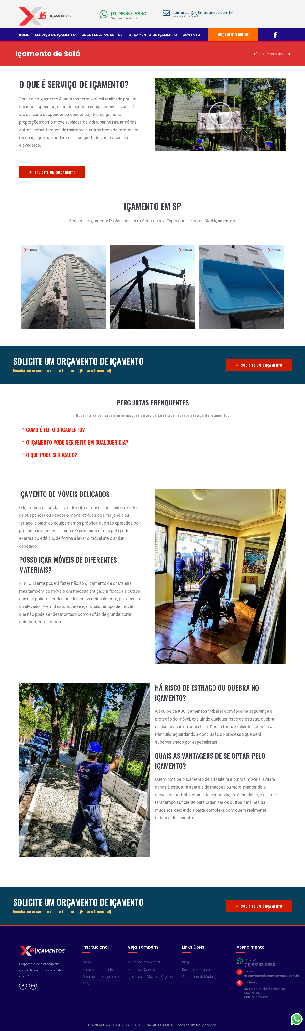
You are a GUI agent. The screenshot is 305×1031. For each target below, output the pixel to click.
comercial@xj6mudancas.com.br (202, 12)
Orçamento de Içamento (152, 35)
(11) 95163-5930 (128, 13)
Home (24, 35)
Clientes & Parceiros (102, 35)
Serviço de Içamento (55, 35)
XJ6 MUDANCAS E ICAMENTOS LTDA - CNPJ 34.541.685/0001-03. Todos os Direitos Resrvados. (152, 1025)
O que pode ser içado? (51, 455)
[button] (220, 114)
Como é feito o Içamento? (55, 429)
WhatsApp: (252, 960)
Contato (191, 35)
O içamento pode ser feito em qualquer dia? (77, 442)
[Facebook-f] (23, 986)
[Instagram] (33, 986)
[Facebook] (275, 35)
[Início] (255, 53)
